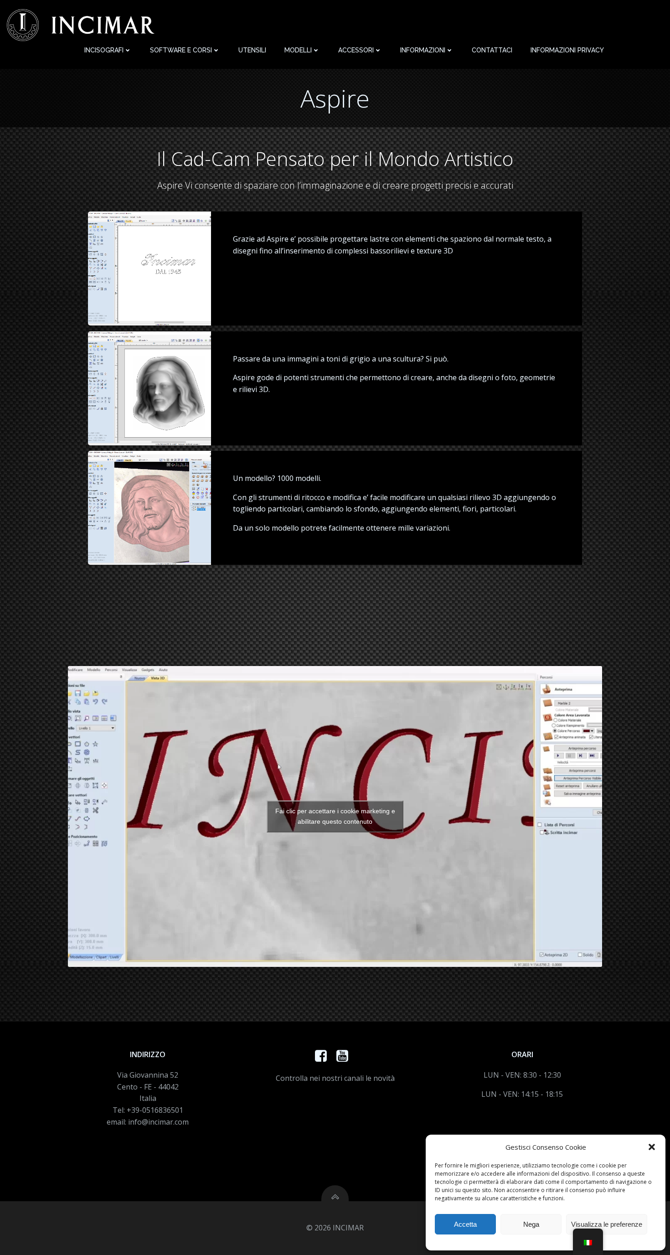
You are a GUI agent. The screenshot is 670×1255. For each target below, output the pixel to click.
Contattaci (492, 50)
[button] (651, 1147)
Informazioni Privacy (567, 50)
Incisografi (104, 50)
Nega (531, 1224)
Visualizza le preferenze (606, 1224)
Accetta (465, 1224)
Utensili (252, 50)
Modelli (298, 50)
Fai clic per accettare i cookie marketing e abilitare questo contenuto (335, 816)
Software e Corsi (181, 50)
